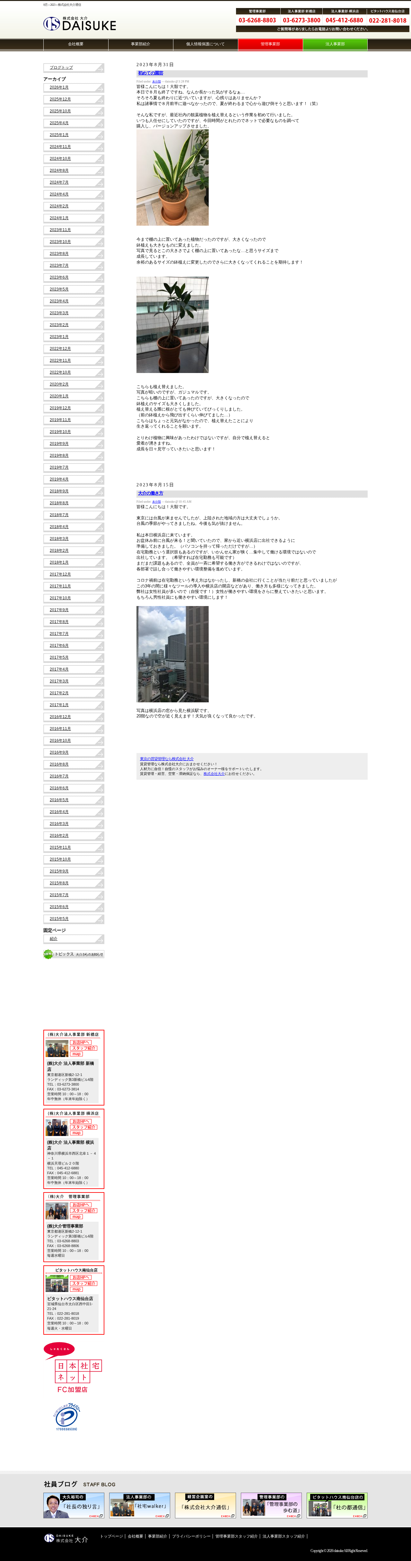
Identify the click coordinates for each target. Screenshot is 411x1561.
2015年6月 (59, 907)
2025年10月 (60, 111)
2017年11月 (60, 586)
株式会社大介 (214, 774)
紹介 (53, 938)
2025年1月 (59, 135)
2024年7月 (59, 182)
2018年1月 (59, 562)
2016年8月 (59, 764)
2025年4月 (59, 123)
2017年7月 (59, 633)
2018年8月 (59, 503)
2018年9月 (59, 491)
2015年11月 (60, 847)
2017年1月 (59, 705)
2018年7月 (59, 515)
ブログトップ (61, 67)
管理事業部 (270, 44)
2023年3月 (59, 313)
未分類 (156, 81)
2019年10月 (60, 431)
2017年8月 (59, 622)
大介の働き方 (150, 493)
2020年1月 (59, 396)
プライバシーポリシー (191, 1536)
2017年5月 (59, 657)
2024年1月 (59, 218)
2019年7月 (59, 467)
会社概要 (75, 44)
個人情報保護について (205, 44)
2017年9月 (59, 610)
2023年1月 (59, 336)
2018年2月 (59, 550)
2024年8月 (59, 170)
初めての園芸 (150, 73)
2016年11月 (60, 728)
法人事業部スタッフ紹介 (284, 1536)
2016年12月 (60, 717)
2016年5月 (59, 800)
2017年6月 (59, 645)
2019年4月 (59, 479)
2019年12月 (60, 408)
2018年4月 (59, 527)
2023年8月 (59, 253)
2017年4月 (59, 669)
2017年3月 (59, 681)
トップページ (111, 1536)
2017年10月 (60, 598)
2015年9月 (59, 871)
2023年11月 (60, 230)
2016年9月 (59, 752)
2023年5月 (59, 289)
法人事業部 (335, 44)
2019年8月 (59, 455)
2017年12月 (60, 574)
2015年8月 (59, 883)
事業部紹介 (140, 44)
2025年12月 (60, 99)
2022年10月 (60, 372)
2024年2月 (59, 206)
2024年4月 (59, 194)
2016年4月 (59, 812)
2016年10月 (60, 740)
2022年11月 (60, 360)
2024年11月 (60, 146)
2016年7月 (59, 776)
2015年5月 (59, 918)
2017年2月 (59, 693)
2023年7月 (59, 265)
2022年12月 (60, 348)
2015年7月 (59, 895)
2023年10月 (60, 241)
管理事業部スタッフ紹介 (236, 1536)
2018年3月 (59, 538)
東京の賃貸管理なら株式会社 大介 (167, 759)
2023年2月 (59, 325)
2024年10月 (60, 158)
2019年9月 (59, 443)
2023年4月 (59, 301)
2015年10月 (60, 859)
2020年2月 (59, 384)
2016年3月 (59, 823)
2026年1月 (59, 87)
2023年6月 (59, 277)
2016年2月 (59, 835)
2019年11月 (60, 420)
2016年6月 (59, 788)
